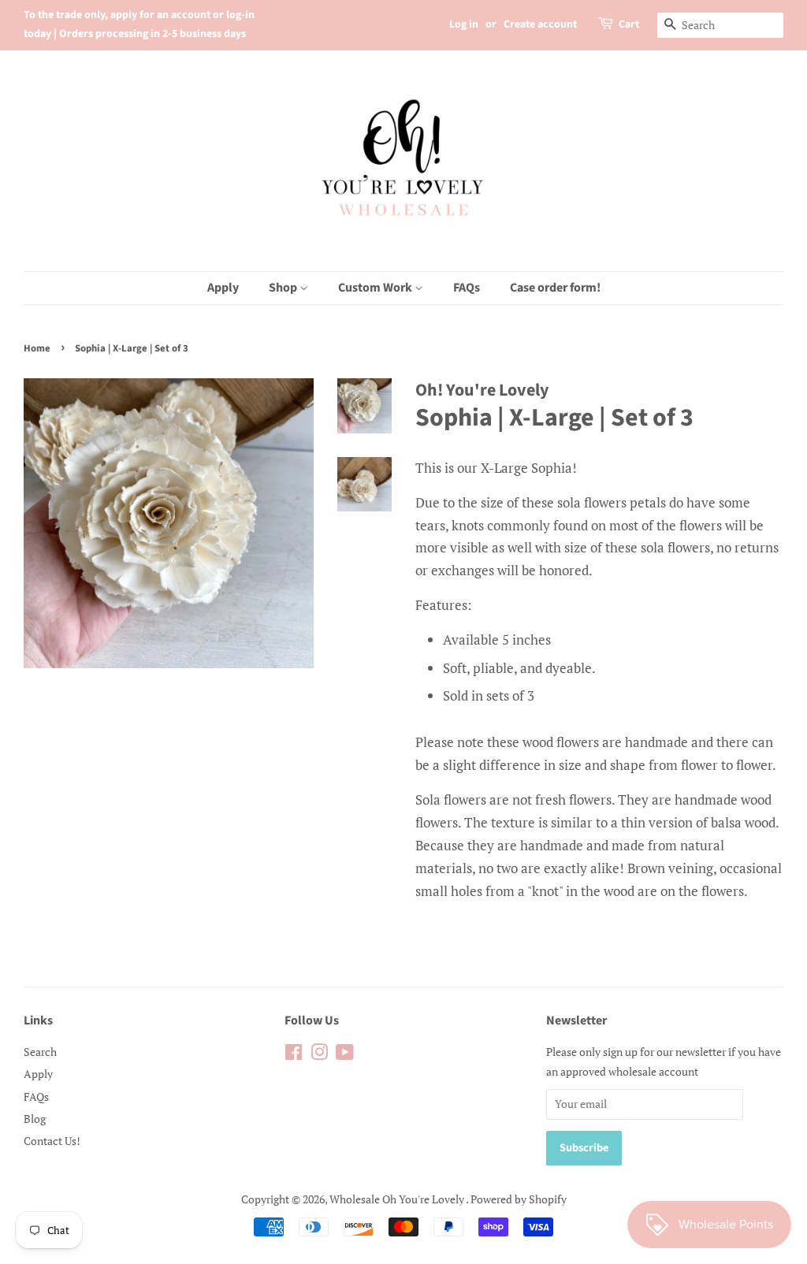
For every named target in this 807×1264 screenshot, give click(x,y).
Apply (223, 287)
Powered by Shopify (518, 1199)
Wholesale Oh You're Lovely (397, 1199)
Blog (35, 1118)
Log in (463, 24)
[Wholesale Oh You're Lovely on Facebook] (293, 1054)
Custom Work (376, 287)
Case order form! (555, 287)
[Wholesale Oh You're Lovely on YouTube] (345, 1054)
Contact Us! (52, 1140)
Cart (629, 24)
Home (37, 348)
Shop (284, 287)
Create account (540, 24)
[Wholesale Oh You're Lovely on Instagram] (319, 1054)
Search (40, 1051)
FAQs (466, 287)
